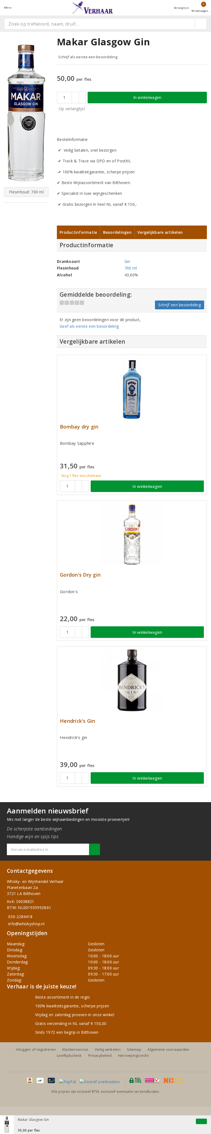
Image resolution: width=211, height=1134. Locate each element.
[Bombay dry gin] (132, 388)
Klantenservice (75, 1049)
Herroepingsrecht (133, 1055)
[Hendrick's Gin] (132, 680)
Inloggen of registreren (36, 1049)
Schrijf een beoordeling (179, 304)
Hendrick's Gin (77, 721)
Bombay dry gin (79, 427)
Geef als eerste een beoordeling (89, 326)
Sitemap (134, 1049)
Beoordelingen (117, 232)
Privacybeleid (100, 1055)
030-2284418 (20, 916)
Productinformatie (78, 232)
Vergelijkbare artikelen (160, 232)
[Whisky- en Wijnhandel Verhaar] (92, 7)
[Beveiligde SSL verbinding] (152, 1080)
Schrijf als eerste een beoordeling (87, 56)
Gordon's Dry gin (80, 575)
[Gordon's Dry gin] (132, 534)
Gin (127, 261)
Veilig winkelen (108, 1049)
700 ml (130, 268)
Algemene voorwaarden (168, 1049)
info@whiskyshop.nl (26, 923)
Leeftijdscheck (69, 1055)
